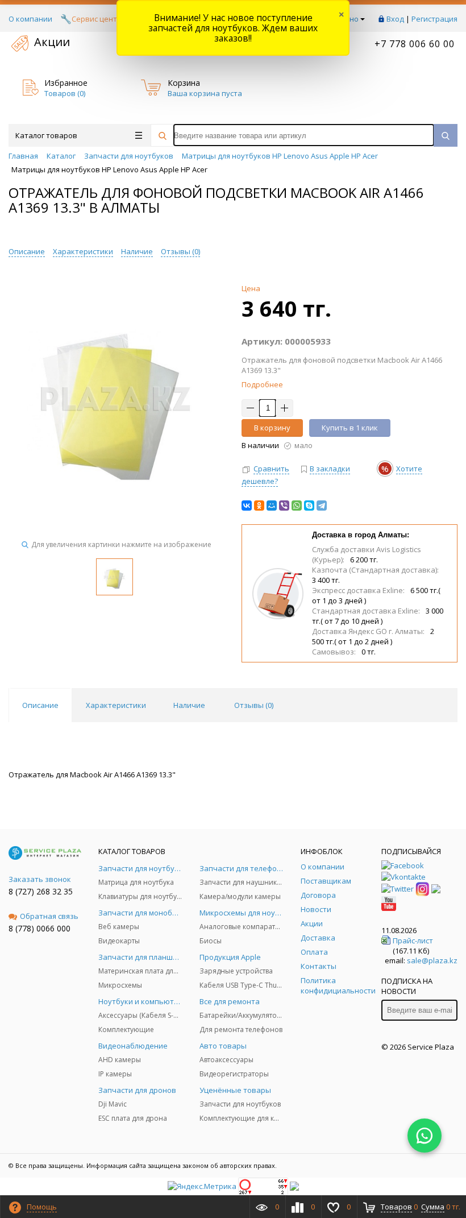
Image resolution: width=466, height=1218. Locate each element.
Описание (27, 251)
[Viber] (284, 505)
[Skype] (309, 505)
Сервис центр (97, 19)
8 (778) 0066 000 (39, 928)
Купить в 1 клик (350, 427)
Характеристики (83, 251)
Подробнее (262, 384)
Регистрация (434, 19)
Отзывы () (180, 251)
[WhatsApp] (297, 505)
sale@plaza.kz (432, 960)
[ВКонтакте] (247, 505)
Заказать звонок (40, 879)
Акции (52, 41)
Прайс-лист (413, 940)
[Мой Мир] (272, 505)
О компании (30, 19)
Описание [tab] (40, 705)
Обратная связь (49, 916)
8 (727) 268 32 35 (41, 891)
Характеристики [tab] (116, 705)
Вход (395, 19)
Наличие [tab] (189, 705)
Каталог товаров (46, 135)
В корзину (272, 427)
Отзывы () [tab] (253, 705)
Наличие (137, 251)
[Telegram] (322, 505)
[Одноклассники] (259, 505)
